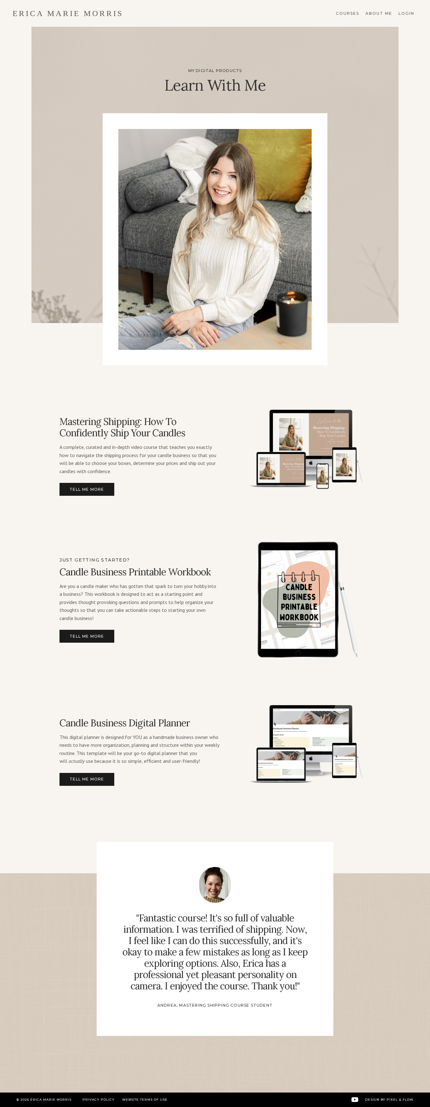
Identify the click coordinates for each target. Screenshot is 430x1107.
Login (406, 13)
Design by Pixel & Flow (389, 1100)
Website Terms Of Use (144, 1100)
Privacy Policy (98, 1100)
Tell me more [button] (87, 489)
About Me (378, 13)
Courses (347, 13)
